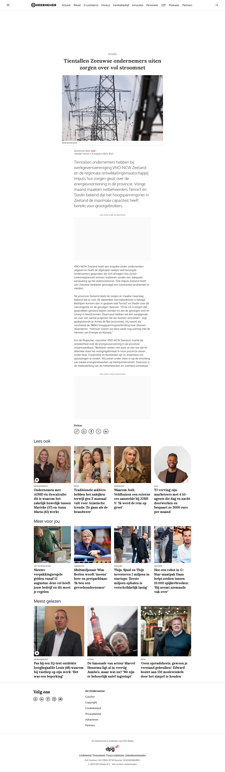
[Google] (35, 699)
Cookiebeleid (85, 755)
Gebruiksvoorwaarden (135, 755)
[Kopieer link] (76, 431)
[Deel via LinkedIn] (105, 431)
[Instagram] (54, 699)
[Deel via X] (98, 431)
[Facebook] (48, 699)
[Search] (217, 5)
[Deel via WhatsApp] (84, 431)
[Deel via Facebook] (91, 431)
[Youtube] (60, 699)
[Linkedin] (42, 699)
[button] (115, 755)
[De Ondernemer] (43, 5)
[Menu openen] (8, 5)
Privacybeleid (99, 755)
